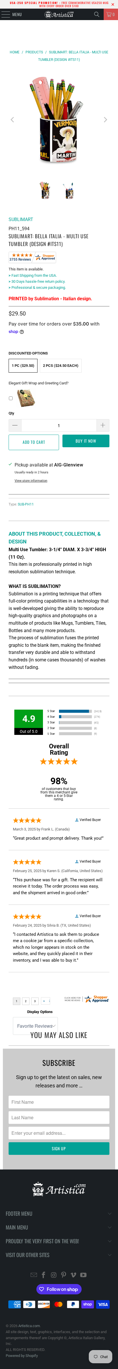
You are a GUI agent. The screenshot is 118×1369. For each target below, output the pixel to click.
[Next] (105, 119)
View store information (31, 481)
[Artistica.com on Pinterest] (63, 1275)
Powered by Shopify (22, 1355)
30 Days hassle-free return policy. (37, 281)
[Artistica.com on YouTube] (83, 1275)
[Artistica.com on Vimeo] (73, 1275)
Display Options (40, 1012)
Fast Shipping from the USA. (33, 275)
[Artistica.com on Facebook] (44, 1275)
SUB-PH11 (26, 504)
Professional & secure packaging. (37, 287)
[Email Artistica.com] (34, 1275)
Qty (11, 413)
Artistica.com (29, 1326)
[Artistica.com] (59, 14)
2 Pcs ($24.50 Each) (60, 365)
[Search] (96, 14)
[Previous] (12, 119)
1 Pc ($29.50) (23, 365)
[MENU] (2, 14)
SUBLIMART (21, 219)
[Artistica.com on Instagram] (54, 1275)
